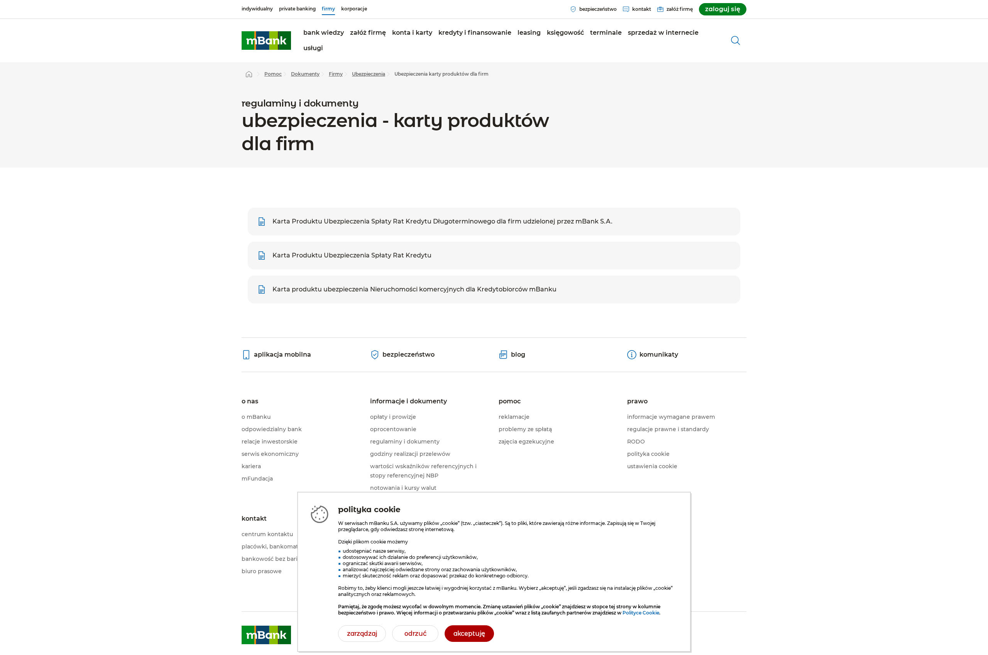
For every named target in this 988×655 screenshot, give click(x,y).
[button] (368, 33)
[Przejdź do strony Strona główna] (249, 74)
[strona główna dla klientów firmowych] (266, 40)
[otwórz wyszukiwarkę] (735, 40)
